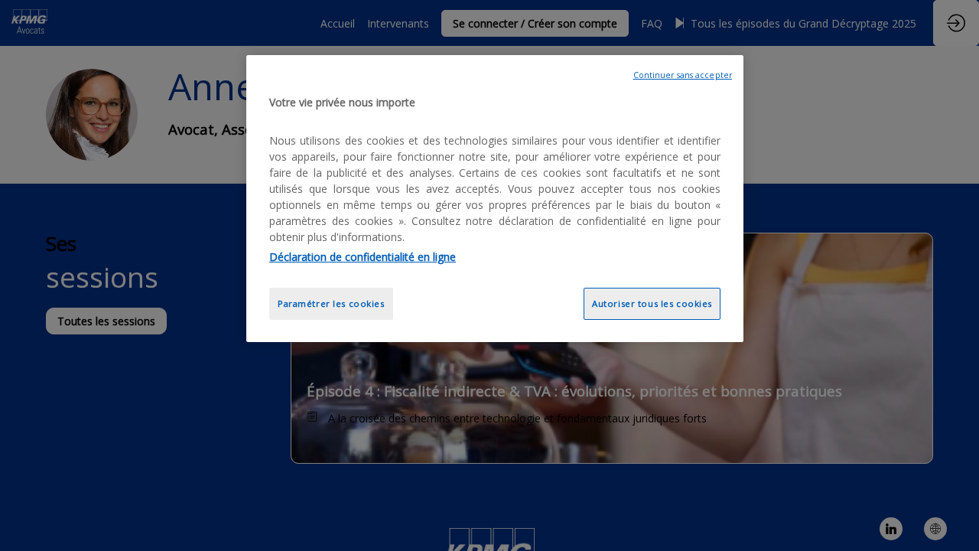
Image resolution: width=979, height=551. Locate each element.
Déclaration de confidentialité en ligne (362, 256)
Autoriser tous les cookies (652, 303)
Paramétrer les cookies (331, 303)
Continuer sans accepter (682, 75)
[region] (494, 198)
